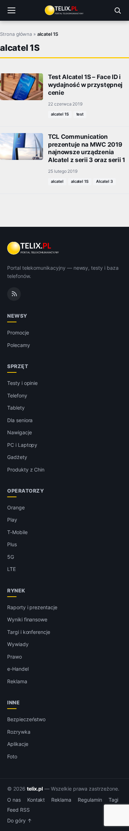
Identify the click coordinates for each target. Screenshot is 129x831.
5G (10, 557)
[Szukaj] (117, 10)
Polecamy (18, 345)
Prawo (14, 657)
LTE (11, 569)
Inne (13, 702)
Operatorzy (25, 491)
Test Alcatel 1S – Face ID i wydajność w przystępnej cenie (85, 84)
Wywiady (18, 644)
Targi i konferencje (28, 632)
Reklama (17, 681)
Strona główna (16, 34)
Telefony (17, 395)
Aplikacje (17, 744)
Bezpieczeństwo (26, 719)
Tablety (16, 408)
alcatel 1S (60, 114)
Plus (12, 544)
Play (12, 520)
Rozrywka (18, 732)
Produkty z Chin (25, 469)
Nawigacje (19, 432)
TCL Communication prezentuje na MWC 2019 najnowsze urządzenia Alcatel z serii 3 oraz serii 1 (86, 148)
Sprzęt (17, 366)
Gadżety (17, 457)
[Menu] (11, 10)
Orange (16, 507)
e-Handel (18, 669)
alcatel (57, 181)
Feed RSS (18, 810)
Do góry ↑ (19, 820)
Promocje (18, 332)
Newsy (17, 316)
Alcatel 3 (104, 181)
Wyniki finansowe (27, 619)
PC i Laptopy (22, 445)
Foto (12, 756)
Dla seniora (20, 420)
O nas (14, 800)
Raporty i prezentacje (32, 607)
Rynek (16, 590)
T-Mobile (17, 532)
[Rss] (14, 294)
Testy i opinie (22, 383)
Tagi (114, 800)
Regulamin (90, 800)
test (80, 114)
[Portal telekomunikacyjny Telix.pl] (64, 10)
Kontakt (36, 800)
